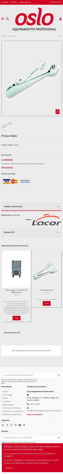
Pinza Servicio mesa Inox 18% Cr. (46, 299)
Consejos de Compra (12, 408)
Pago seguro (8, 405)
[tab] (31, 207)
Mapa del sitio (25, 2)
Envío (5, 398)
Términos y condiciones (13, 411)
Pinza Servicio (47, 290)
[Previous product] (59, 36)
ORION (17, 295)
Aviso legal (7, 395)
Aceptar (9, 468)
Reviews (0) (9, 232)
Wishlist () (57, 2)
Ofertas (14, 2)
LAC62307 (46, 292)
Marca (28, 219)
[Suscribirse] (58, 375)
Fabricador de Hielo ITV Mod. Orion (16, 291)
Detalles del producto (13, 206)
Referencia (6, 215)
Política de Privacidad (12, 414)
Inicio (5, 391)
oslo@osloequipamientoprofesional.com (44, 411)
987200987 (35, 404)
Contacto (5, 2)
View (17, 318)
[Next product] (61, 36)
